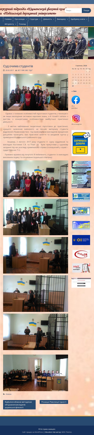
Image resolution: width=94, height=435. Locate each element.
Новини (8, 394)
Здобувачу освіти (78, 19)
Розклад (22, 24)
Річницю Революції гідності (53, 402)
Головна (8, 19)
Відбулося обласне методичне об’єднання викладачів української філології (18, 405)
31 (73, 86)
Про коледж (20, 19)
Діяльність (47, 19)
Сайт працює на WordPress (32, 432)
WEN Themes (67, 432)
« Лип (74, 91)
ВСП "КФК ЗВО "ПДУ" (25, 70)
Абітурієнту (9, 24)
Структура (34, 19)
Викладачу (61, 19)
